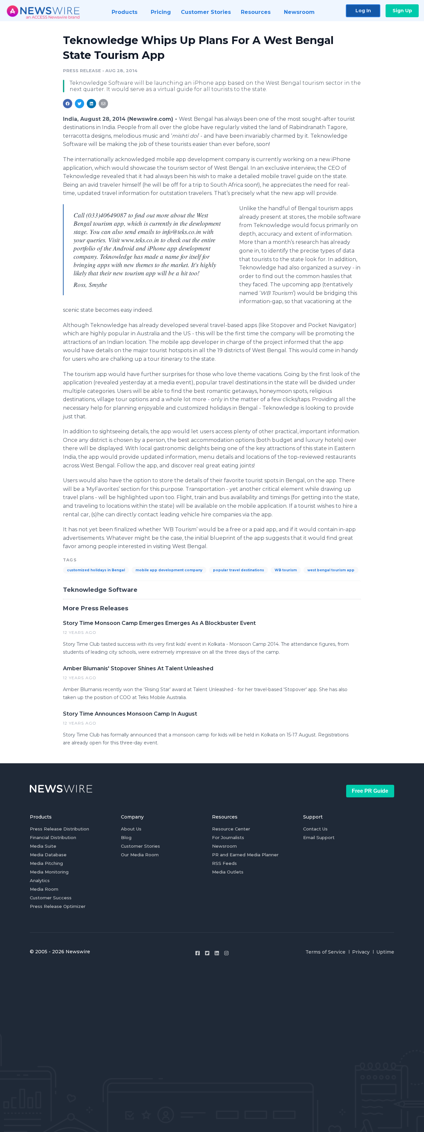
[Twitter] (207, 953)
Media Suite (43, 846)
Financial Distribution (53, 837)
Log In (363, 11)
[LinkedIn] (217, 953)
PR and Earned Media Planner (245, 854)
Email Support (319, 837)
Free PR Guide (370, 791)
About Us (131, 828)
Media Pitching (46, 863)
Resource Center (231, 828)
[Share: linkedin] (91, 104)
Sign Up (402, 11)
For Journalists (228, 837)
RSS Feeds (224, 863)
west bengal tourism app (330, 570)
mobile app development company (168, 570)
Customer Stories (140, 846)
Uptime (385, 952)
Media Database (48, 854)
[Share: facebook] (68, 104)
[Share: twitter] (79, 104)
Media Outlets (227, 871)
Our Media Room (140, 854)
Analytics (40, 880)
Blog (126, 837)
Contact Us (315, 828)
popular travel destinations (238, 570)
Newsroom (224, 846)
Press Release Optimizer (57, 906)
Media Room (44, 889)
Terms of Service (325, 952)
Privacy (361, 952)
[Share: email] (103, 104)
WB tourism (286, 570)
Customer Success (51, 897)
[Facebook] (197, 953)
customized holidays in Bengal (96, 570)
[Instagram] (226, 953)
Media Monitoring (49, 871)
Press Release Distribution (59, 828)
